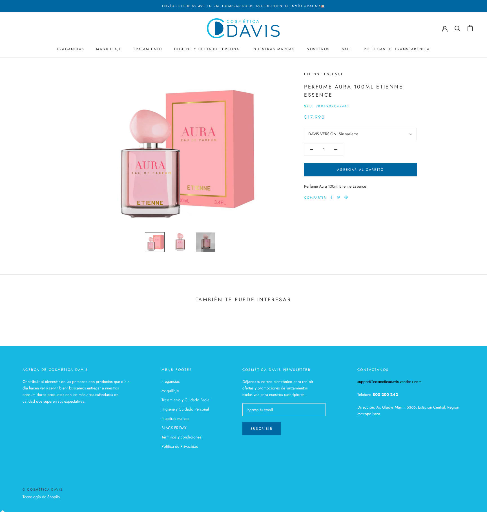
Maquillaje (108, 49)
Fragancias (70, 49)
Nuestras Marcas (274, 49)
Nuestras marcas (175, 418)
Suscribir (262, 428)
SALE (347, 49)
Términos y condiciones (181, 437)
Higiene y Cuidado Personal (208, 49)
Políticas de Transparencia (397, 49)
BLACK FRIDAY (174, 428)
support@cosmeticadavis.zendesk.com (389, 381)
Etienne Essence (324, 74)
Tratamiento (147, 49)
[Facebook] (331, 197)
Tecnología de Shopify (41, 497)
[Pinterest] (346, 197)
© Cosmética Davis (43, 489)
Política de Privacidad (179, 446)
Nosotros (318, 49)
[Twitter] (338, 197)
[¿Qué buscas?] (458, 28)
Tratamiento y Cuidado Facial (185, 400)
